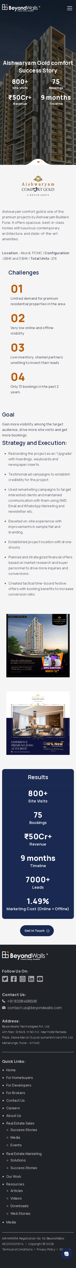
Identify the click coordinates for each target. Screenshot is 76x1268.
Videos (16, 1198)
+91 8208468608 (22, 1001)
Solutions (18, 1160)
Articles (17, 1190)
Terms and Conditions (17, 1249)
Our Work (13, 1176)
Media (15, 1137)
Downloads (19, 1206)
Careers (13, 1108)
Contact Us (15, 1100)
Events (16, 1145)
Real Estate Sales (20, 1123)
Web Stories (21, 1213)
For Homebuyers (19, 1077)
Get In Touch (34, 931)
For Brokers (15, 1092)
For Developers (18, 1085)
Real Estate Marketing (24, 1153)
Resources (15, 1184)
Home (11, 1070)
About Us (13, 1115)
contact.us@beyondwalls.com (35, 1007)
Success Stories (24, 1129)
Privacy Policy (46, 1249)
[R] (20, 8)
